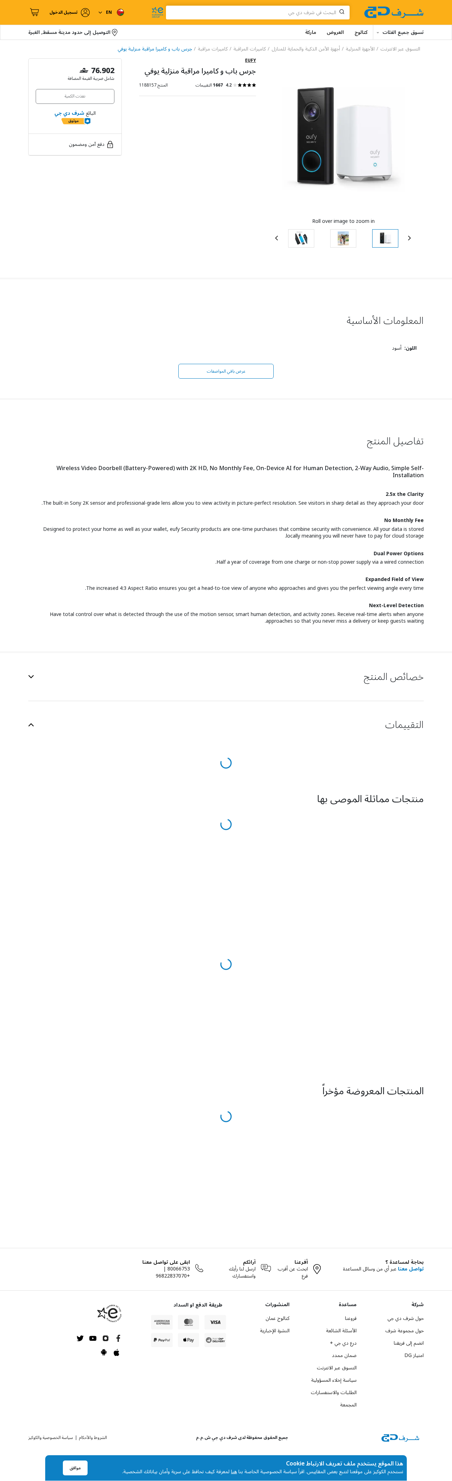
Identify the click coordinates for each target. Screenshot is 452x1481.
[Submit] (343, 12)
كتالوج (361, 32)
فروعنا (351, 1318)
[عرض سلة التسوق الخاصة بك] (33, 12)
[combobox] (258, 12)
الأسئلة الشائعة (341, 1331)
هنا (234, 1472)
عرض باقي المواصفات (226, 371)
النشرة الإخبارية (275, 1331)
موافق (75, 1468)
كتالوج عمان (278, 1318)
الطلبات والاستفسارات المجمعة (334, 1398)
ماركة (310, 32)
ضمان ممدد (344, 1355)
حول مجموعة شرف (404, 1331)
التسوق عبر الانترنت (337, 1368)
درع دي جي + (343, 1343)
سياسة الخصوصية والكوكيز (50, 1437)
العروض (335, 32)
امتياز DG (414, 1355)
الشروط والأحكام (93, 1437)
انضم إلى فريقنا (409, 1343)
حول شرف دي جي (405, 1318)
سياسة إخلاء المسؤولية (334, 1380)
